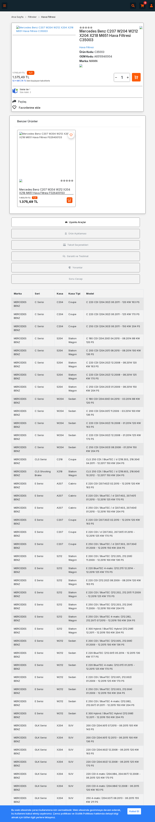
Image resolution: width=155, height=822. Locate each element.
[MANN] (141, 27)
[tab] (75, 222)
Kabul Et (134, 811)
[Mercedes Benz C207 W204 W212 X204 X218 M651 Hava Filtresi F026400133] (46, 153)
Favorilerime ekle (29, 107)
